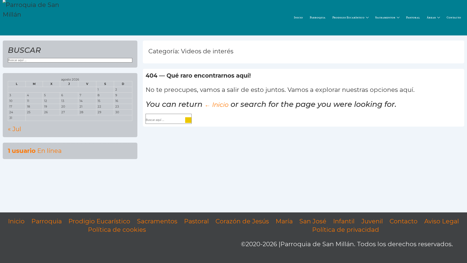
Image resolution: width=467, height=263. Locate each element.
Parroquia (317, 18)
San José (312, 221)
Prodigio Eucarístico (348, 18)
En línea (35, 150)
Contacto (454, 18)
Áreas (431, 18)
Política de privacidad (345, 229)
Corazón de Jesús (242, 221)
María (284, 221)
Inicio (298, 18)
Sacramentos (385, 18)
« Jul (14, 129)
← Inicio (216, 104)
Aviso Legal (441, 221)
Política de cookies (117, 229)
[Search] (188, 120)
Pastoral (413, 18)
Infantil (344, 221)
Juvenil (372, 221)
